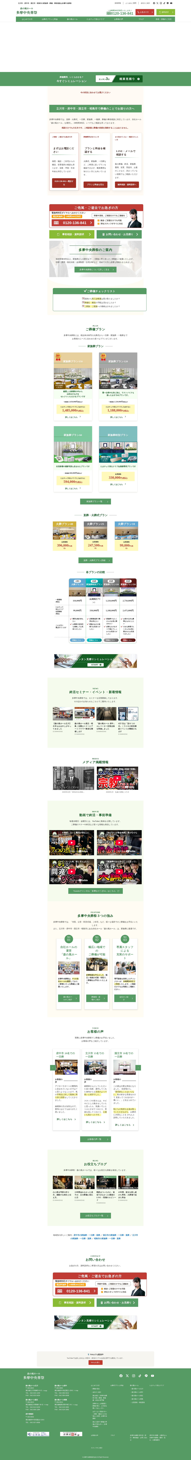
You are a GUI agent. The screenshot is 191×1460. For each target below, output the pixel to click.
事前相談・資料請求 (73, 234)
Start (94, 665)
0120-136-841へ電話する (64, 183)
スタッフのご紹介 (96, 1448)
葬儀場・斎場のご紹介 (95, 998)
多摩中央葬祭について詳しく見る (94, 269)
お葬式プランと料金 (117, 1385)
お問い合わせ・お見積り (119, 234)
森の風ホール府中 (137, 1392)
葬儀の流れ (96, 1389)
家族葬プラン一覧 (94, 501)
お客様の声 (94, 1435)
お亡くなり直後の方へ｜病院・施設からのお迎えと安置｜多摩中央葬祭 (100, 1415)
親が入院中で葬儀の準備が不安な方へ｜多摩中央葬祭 (100, 1424)
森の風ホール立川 (137, 1389)
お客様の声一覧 (94, 1139)
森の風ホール (134, 1385)
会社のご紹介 (145, 3)
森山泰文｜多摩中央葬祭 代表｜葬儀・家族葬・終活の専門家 (100, 1398)
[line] (167, 3)
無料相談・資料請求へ (127, 185)
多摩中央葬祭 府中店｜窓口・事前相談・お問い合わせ (138, 1437)
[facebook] (154, 3)
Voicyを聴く (95, 1362)
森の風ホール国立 (137, 1395)
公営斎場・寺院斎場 (138, 1402)
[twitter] (157, 3)
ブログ (113, 1435)
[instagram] (161, 3)
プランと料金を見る (95, 185)
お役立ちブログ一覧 (94, 1216)
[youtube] (171, 3)
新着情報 (118, 3)
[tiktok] (164, 3)
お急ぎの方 (144, 12)
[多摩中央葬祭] (26, 11)
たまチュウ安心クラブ (157, 1385)
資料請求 (165, 12)
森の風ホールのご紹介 (67, 998)
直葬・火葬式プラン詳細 (94, 560)
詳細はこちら (76, 640)
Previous (53, 1068)
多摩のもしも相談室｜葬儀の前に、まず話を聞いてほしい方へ (100, 1406)
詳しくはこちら (64, 1119)
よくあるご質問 (130, 3)
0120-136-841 (74, 223)
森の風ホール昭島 (137, 1399)
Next (138, 1068)
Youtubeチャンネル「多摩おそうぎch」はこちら (94, 891)
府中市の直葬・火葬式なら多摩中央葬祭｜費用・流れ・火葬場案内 (158, 1437)
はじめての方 (95, 1385)
